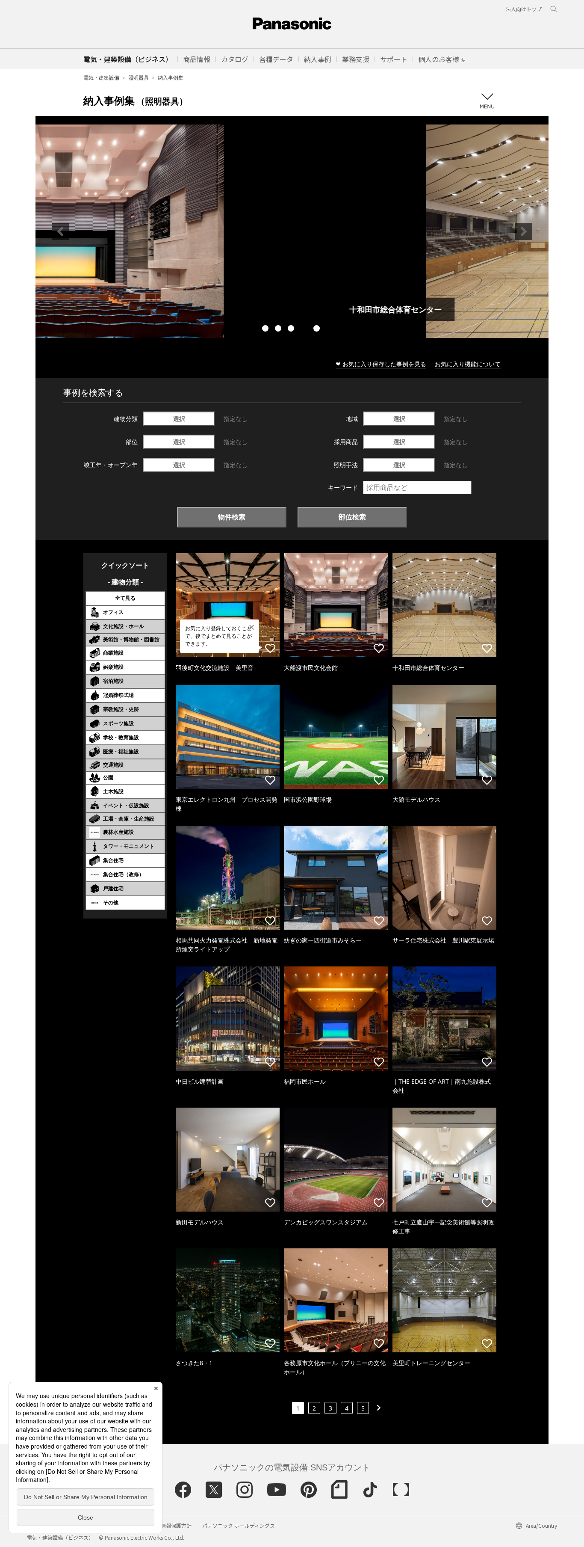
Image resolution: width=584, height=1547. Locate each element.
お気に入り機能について (468, 364)
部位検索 (352, 517)
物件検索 (231, 517)
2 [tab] (279, 329)
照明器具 (138, 77)
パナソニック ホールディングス (238, 1525)
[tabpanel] (292, 231)
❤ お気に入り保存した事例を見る (381, 364)
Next (523, 231)
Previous (60, 231)
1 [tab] (266, 329)
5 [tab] (317, 329)
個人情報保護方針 (171, 1525)
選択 (179, 419)
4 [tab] (305, 329)
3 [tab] (292, 329)
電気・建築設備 (101, 77)
